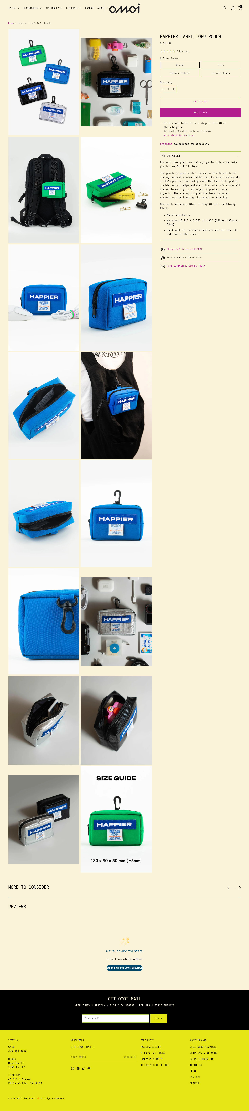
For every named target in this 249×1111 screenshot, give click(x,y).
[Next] (106, 8)
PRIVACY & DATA (151, 1059)
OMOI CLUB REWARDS (203, 1047)
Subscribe (130, 1057)
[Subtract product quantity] (163, 89)
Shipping (166, 144)
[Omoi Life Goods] (124, 8)
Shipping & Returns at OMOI (184, 249)
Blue (221, 65)
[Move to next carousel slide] (238, 888)
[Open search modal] (224, 8)
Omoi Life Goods (26, 1098)
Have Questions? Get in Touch (186, 266)
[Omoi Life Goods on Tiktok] (84, 1069)
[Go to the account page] (231, 8)
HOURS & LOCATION (202, 1059)
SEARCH (194, 1083)
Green (180, 65)
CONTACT (195, 1077)
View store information (179, 135)
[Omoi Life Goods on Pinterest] (78, 1069)
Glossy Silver (180, 73)
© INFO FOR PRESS (153, 1053)
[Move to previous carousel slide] (230, 888)
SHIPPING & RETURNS (203, 1053)
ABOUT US (196, 1065)
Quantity (166, 82)
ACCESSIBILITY (151, 1047)
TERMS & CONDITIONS (154, 1065)
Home (11, 23)
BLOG (193, 1071)
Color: (169, 58)
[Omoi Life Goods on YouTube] (89, 1069)
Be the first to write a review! (124, 967)
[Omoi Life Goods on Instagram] (73, 1069)
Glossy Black (221, 73)
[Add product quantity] (173, 89)
